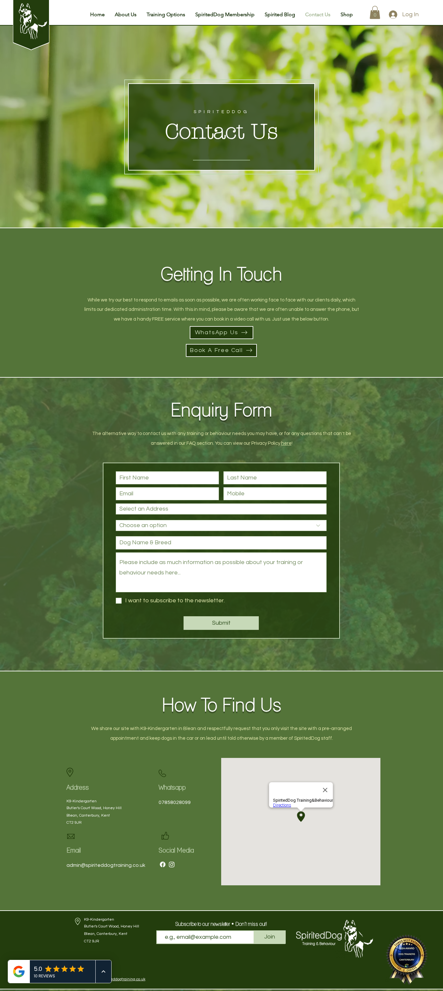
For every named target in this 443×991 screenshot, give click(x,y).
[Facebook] (162, 864)
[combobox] (221, 508)
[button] (125, 14)
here (286, 443)
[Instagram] (171, 864)
